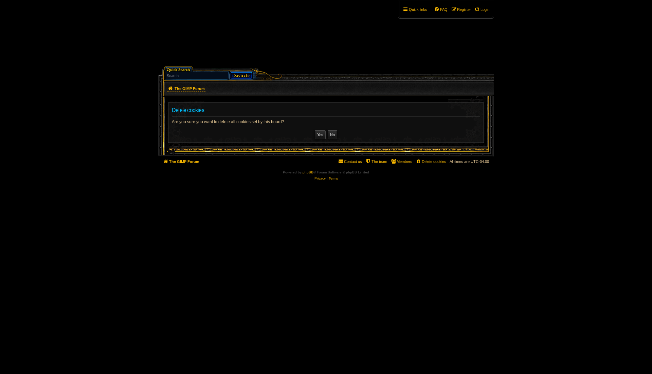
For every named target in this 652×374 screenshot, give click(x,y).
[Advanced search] (212, 69)
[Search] (241, 74)
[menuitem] (481, 9)
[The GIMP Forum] (216, 35)
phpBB (308, 172)
